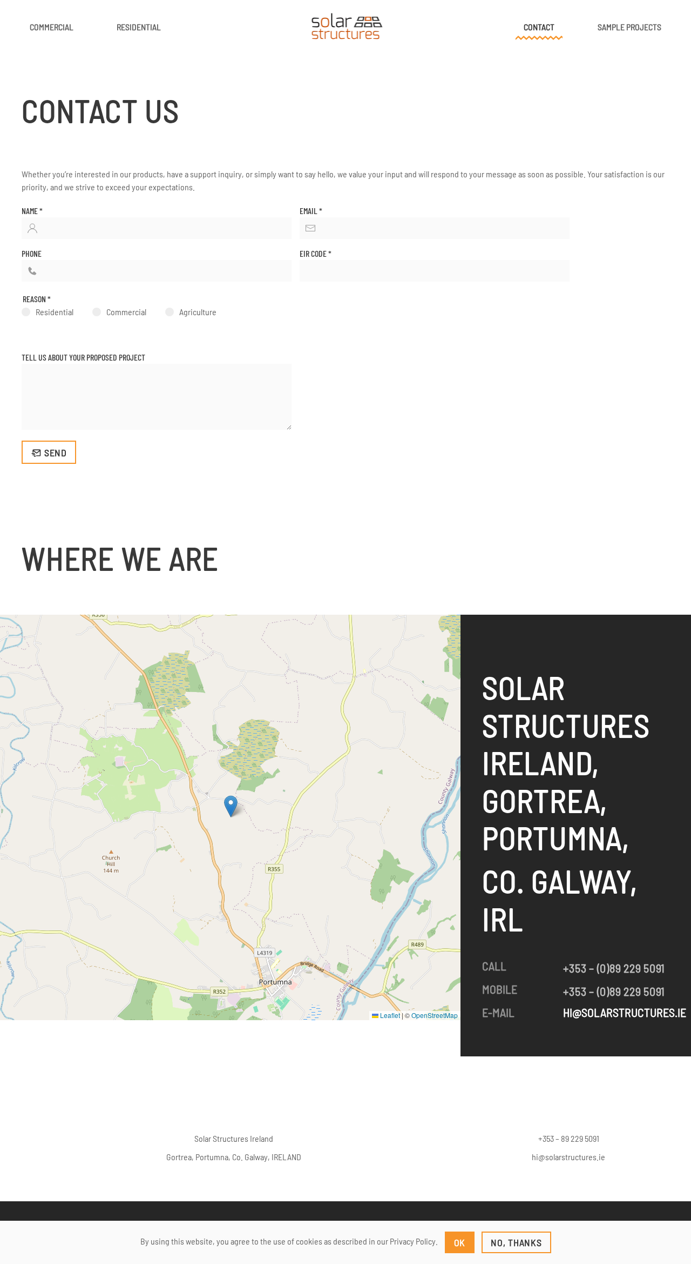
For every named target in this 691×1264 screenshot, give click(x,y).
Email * (311, 210)
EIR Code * (315, 253)
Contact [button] (539, 27)
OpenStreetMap (434, 1015)
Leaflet (389, 1015)
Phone (32, 253)
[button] (231, 806)
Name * (32, 210)
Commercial (51, 27)
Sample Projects (629, 27)
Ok (460, 1242)
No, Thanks (516, 1242)
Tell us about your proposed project (83, 357)
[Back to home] (345, 27)
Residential (139, 27)
